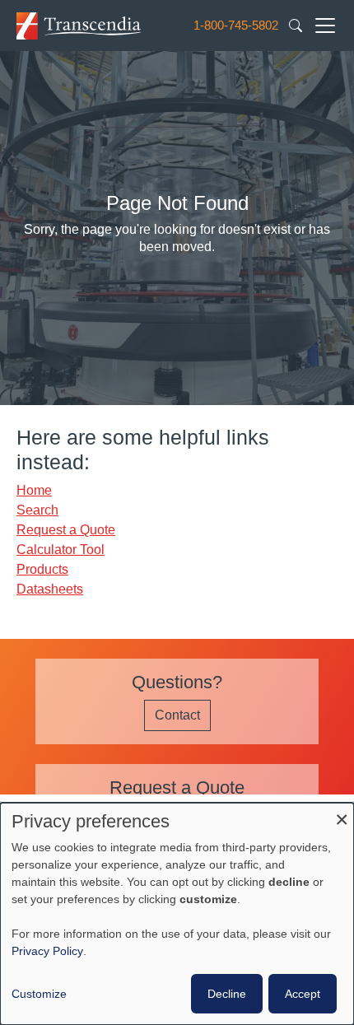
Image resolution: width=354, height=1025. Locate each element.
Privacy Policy (47, 950)
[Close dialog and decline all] (341, 813)
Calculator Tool (60, 550)
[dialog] (177, 914)
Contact (177, 715)
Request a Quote (65, 530)
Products (42, 569)
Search (37, 510)
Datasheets (49, 589)
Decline (226, 993)
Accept (302, 993)
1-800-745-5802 (235, 25)
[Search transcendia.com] (295, 25)
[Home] (78, 25)
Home (34, 490)
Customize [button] (39, 993)
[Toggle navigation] (325, 25)
